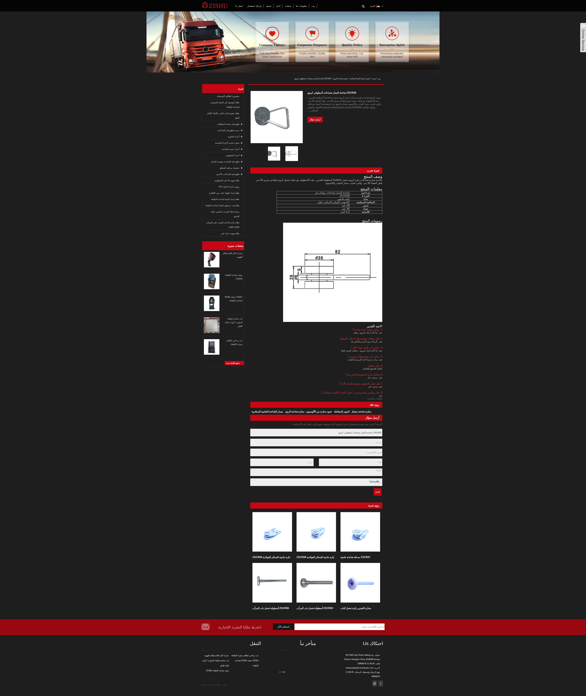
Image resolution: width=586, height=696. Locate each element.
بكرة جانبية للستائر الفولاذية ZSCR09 (271, 557)
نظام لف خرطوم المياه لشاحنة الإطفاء (222, 205)
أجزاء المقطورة (232, 155)
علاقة (224, 685)
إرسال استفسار (254, 6)
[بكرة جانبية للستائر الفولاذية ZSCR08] (316, 532)
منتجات (288, 6)
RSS (213, 685)
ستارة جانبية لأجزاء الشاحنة (360, 79)
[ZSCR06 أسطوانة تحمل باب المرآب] (272, 583)
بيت (313, 6)
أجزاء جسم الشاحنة (230, 149)
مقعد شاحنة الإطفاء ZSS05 (217, 670)
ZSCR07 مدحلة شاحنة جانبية (355, 557)
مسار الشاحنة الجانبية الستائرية (267, 411)
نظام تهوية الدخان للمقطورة (227, 180)
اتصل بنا (239, 6)
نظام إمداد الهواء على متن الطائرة (224, 193)
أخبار (278, 6)
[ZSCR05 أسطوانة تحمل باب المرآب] (316, 583)
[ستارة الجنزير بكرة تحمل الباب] (360, 583)
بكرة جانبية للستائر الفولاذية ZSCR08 (315, 557)
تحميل (268, 6)
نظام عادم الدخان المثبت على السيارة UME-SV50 (222, 224)
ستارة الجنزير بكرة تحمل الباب (355, 608)
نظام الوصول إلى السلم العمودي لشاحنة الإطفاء (225, 104)
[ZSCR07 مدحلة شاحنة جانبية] (360, 532)
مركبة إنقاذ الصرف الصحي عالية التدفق (225, 214)
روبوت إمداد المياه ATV (229, 186)
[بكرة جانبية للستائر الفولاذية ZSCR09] (272, 532)
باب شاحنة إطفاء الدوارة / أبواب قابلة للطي (233, 322)
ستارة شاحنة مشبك (361, 411)
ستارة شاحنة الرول (340, 79)
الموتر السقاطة (341, 411)
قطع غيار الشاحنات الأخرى (227, 174)
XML (218, 685)
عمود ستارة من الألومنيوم (319, 411)
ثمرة (374, 79)
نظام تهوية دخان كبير (230, 233)
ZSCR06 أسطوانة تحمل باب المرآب (270, 608)
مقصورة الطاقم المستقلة (228, 96)
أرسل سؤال (315, 119)
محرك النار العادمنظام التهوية (216, 655)
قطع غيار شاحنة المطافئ (228, 124)
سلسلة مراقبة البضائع (229, 168)
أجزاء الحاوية (233, 136)
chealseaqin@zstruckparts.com (359, 668)
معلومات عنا (301, 6)
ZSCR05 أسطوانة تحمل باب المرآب (315, 608)
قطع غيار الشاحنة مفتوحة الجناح (225, 161)
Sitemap (205, 685)
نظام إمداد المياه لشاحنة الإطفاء (225, 199)
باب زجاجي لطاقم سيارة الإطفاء (245, 655)
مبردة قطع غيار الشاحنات (228, 130)
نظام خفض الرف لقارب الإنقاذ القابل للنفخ (223, 115)
